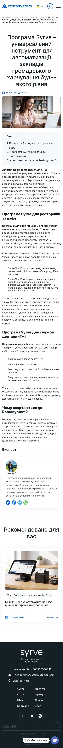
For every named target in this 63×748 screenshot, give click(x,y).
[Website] (8, 502)
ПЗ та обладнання (16, 595)
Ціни (20, 700)
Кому (20, 694)
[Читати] (31, 585)
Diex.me (37, 745)
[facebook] (22, 716)
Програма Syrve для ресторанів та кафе (31, 145)
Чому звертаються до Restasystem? (33, 160)
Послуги (40, 688)
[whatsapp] (40, 716)
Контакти (23, 705)
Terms (39, 737)
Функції (40, 694)
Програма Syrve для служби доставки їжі (28, 154)
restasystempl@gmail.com (39, 674)
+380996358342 (41, 669)
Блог (38, 705)
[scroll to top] (58, 725)
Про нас (40, 700)
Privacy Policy (27, 737)
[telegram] (31, 716)
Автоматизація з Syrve (40, 595)
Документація (31, 741)
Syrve (20, 688)
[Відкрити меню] (58, 6)
